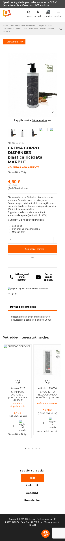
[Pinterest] (16, 294)
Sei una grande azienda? (48, 277)
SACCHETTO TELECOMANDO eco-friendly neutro (47, 394)
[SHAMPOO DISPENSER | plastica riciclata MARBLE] (17, 362)
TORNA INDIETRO (14, 41)
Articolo (13, 143)
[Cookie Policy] (45, 534)
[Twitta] (13, 294)
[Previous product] (60, 28)
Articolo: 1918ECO (47, 388)
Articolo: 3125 (17, 388)
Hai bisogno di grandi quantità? (21, 277)
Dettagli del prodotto (23, 306)
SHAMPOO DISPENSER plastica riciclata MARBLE (17, 396)
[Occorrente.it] (7, 14)
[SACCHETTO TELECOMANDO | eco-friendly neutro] (47, 362)
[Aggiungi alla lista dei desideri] (32, 258)
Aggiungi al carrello (34, 249)
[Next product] (61, 28)
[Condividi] (9, 294)
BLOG (33, 478)
